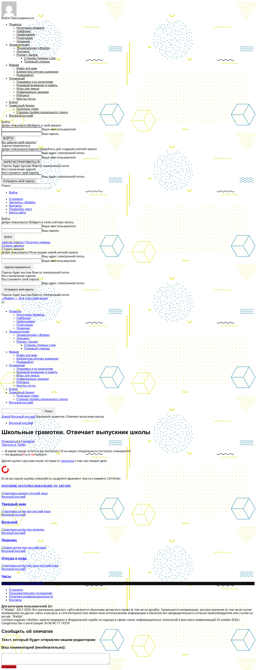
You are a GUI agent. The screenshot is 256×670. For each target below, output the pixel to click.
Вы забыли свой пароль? (19, 142)
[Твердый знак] (24, 493)
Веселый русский (21, 115)
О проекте (16, 199)
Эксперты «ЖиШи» (22, 202)
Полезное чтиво (27, 109)
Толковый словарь (37, 61)
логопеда (67, 460)
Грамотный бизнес (22, 105)
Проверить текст (20, 209)
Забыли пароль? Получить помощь (25, 242)
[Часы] (29, 565)
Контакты (15, 205)
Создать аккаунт (12, 245)
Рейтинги (22, 95)
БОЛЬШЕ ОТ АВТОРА (55, 485)
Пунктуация (24, 38)
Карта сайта (17, 212)
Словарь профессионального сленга (42, 112)
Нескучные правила (30, 27)
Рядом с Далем (27, 54)
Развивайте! (25, 75)
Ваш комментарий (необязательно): (33, 647)
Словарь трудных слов (40, 58)
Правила (15, 24)
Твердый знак (13, 504)
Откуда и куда (14, 558)
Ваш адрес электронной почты (63, 153)
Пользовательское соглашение (30, 593)
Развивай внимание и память (37, 85)
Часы (6, 576)
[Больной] (26, 511)
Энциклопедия (19, 44)
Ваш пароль (50, 133)
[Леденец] (22, 529)
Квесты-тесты (26, 98)
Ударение (23, 41)
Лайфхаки (23, 31)
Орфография (25, 34)
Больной (9, 522)
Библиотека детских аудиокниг (37, 71)
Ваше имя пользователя (59, 129)
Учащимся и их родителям (34, 81)
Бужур (13, 102)
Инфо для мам (26, 68)
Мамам (14, 65)
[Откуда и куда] (23, 547)
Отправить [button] (8, 666)
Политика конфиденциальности (31, 596)
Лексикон (22, 51)
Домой (6, 416)
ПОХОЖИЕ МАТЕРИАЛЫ (20, 485)
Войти (13, 192)
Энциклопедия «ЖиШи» (33, 48)
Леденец (9, 540)
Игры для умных (27, 88)
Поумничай (17, 78)
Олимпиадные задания (32, 92)
